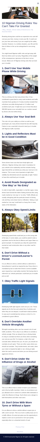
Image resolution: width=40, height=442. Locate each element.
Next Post (20, 432)
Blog (4, 29)
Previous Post (20, 427)
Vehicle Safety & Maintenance (21, 29)
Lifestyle (8, 29)
